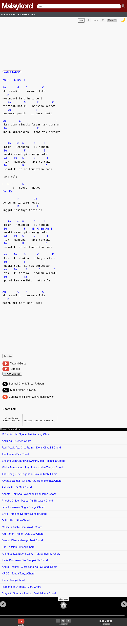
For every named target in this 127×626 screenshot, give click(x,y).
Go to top (8, 356)
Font (96, 20)
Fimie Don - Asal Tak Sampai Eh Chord (25, 560)
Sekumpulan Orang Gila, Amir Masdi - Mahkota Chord (33, 460)
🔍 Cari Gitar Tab (12, 374)
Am (4, 80)
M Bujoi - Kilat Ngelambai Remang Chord (26, 434)
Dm (19, 80)
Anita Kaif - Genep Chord (16, 441)
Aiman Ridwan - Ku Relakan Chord (18, 14)
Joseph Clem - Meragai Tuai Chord (22, 540)
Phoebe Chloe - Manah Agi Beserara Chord (27, 500)
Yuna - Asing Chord (13, 580)
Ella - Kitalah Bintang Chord (18, 547)
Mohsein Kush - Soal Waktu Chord (22, 527)
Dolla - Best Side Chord (16, 520)
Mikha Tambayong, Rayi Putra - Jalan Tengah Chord (32, 467)
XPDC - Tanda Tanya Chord (18, 573)
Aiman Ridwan (12, 72)
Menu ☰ (112, 20)
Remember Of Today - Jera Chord (21, 586)
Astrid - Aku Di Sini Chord (17, 487)
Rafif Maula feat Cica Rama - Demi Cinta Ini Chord (31, 447)
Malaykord (17, 6)
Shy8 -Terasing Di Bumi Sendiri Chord (24, 513)
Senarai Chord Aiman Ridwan (26, 383)
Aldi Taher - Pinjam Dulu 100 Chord (22, 533)
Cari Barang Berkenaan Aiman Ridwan (31, 396)
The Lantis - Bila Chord (15, 454)
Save (81, 20)
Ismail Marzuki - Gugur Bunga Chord (23, 507)
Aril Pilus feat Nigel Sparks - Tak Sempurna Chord (31, 553)
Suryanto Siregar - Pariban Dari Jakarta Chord (29, 593)
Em (10, 191)
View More (63, 599)
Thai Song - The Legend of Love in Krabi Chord (29, 474)
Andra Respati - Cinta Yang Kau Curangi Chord (29, 567)
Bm (42, 228)
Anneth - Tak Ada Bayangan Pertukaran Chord (29, 494)
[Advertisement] (64, 46)
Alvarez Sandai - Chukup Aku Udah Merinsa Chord (32, 480)
